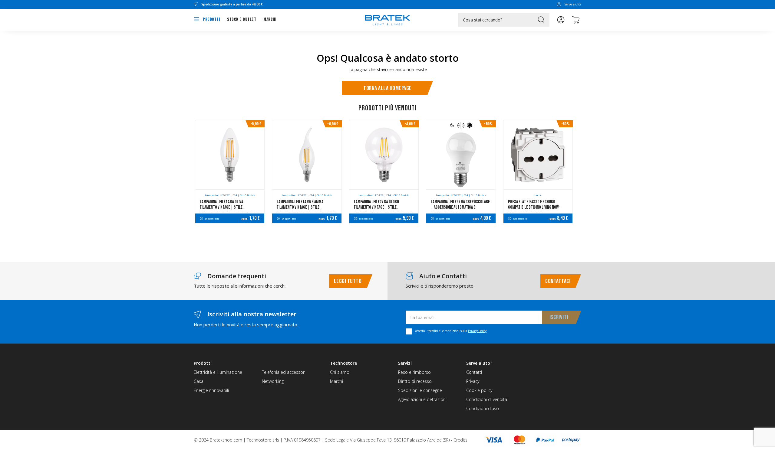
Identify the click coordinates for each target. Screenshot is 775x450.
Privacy (472, 381)
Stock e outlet (241, 19)
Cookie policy (479, 390)
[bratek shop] (387, 17)
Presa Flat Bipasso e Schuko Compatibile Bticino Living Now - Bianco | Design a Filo (534, 207)
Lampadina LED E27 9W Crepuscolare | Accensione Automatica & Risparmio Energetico (460, 207)
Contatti (474, 372)
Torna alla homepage (387, 88)
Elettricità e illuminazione (218, 372)
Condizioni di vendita (486, 399)
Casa (198, 381)
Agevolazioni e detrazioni (422, 399)
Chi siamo (339, 372)
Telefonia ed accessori (283, 372)
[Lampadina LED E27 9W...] (460, 154)
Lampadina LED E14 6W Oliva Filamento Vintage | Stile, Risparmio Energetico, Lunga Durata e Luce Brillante (230, 210)
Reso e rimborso (414, 372)
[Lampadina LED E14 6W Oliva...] (229, 154)
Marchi (269, 19)
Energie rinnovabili (211, 390)
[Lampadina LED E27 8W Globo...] (383, 154)
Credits (460, 440)
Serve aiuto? (572, 4)
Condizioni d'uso (482, 408)
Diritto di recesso (415, 381)
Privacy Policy (477, 331)
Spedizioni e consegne (420, 390)
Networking (273, 381)
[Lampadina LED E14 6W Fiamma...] (306, 154)
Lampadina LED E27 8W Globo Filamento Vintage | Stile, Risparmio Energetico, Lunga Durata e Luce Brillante (384, 210)
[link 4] (561, 20)
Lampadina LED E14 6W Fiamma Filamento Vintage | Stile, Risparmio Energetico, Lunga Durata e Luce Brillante (307, 210)
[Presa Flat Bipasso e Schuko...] (537, 154)
